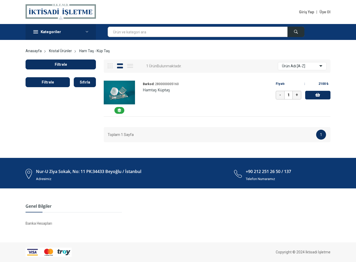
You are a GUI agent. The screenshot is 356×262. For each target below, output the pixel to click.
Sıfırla (85, 82)
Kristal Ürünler (60, 51)
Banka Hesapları (39, 223)
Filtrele (61, 64)
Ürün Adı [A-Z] (293, 66)
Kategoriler (51, 31)
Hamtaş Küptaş (156, 89)
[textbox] (206, 32)
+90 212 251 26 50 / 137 (268, 171)
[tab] (110, 66)
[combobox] (206, 32)
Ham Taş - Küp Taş (94, 51)
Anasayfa (34, 51)
